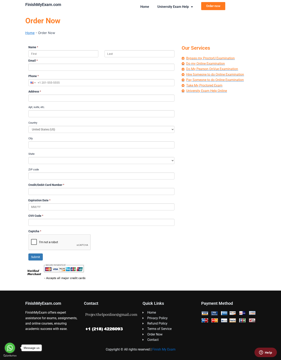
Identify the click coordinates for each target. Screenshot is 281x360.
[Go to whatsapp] (10, 348)
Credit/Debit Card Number (46, 184)
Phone (33, 76)
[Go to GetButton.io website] (9, 355)
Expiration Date (39, 200)
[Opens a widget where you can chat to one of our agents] (265, 353)
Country (32, 122)
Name (33, 47)
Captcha (34, 231)
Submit (35, 257)
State (31, 153)
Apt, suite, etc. (36, 107)
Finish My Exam (163, 349)
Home (144, 7)
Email (33, 60)
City (30, 138)
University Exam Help (173, 7)
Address (34, 91)
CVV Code (35, 215)
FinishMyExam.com (43, 4)
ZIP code (33, 169)
